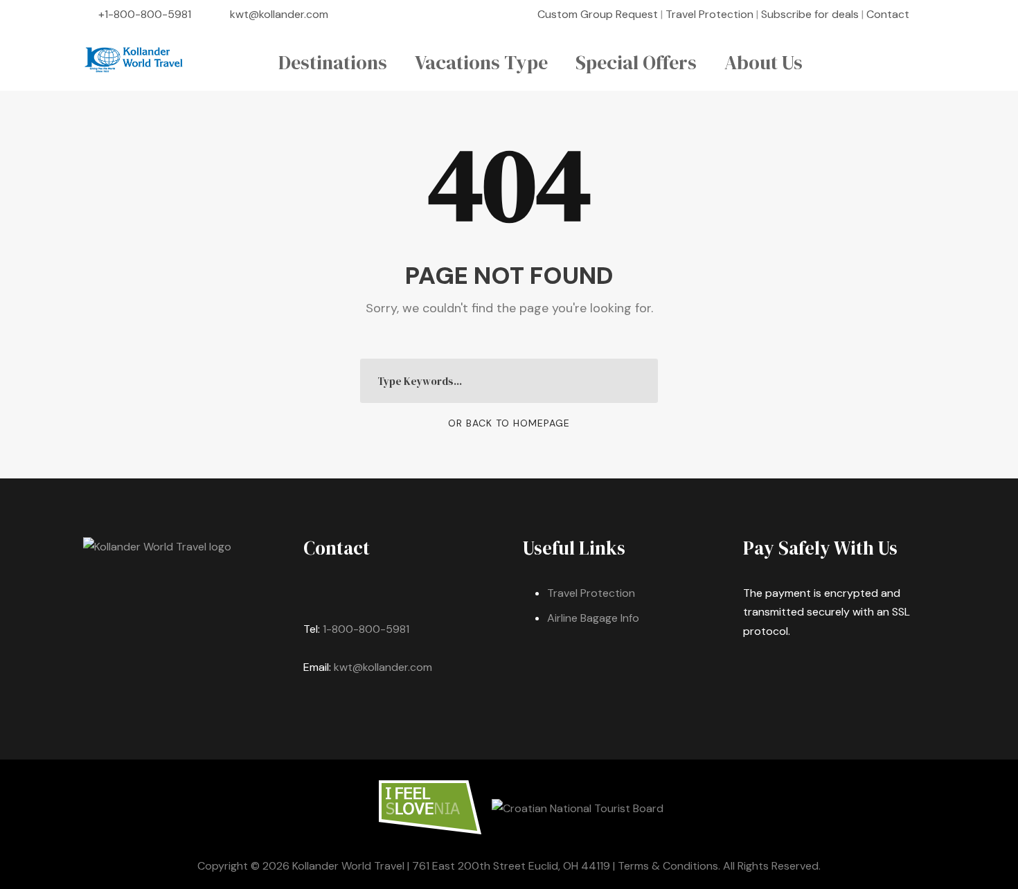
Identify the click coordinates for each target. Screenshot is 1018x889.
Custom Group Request (597, 14)
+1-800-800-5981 (144, 14)
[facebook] (931, 14)
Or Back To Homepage (509, 423)
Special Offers (636, 62)
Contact (887, 14)
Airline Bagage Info (593, 618)
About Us (763, 62)
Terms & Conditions (668, 866)
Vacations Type (481, 62)
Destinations (332, 62)
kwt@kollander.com (279, 14)
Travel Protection (709, 14)
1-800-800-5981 (366, 629)
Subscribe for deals (810, 14)
